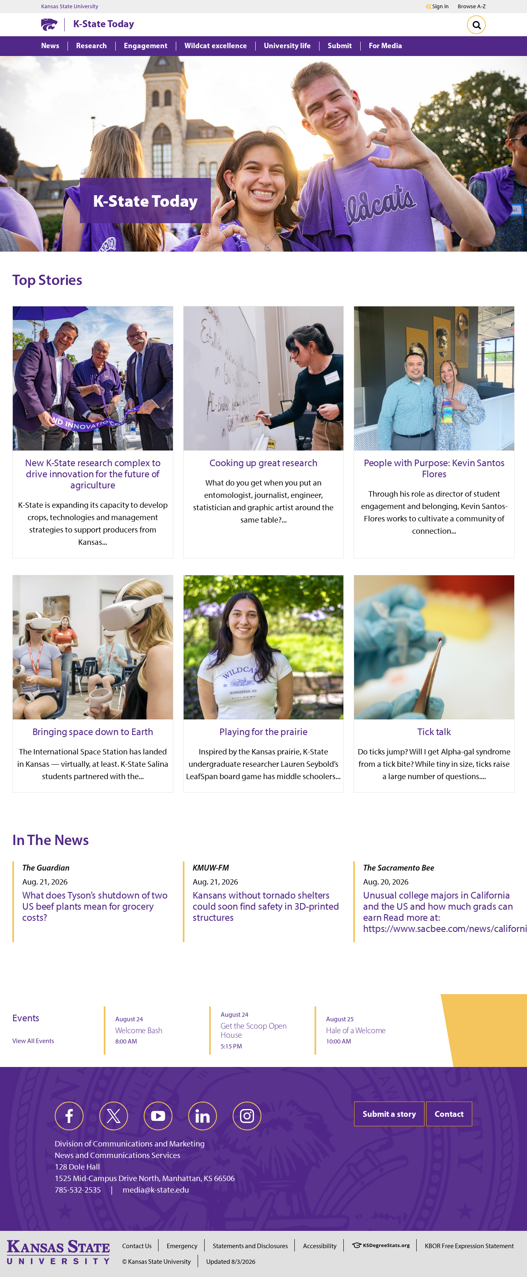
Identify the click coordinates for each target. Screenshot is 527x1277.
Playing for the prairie (263, 732)
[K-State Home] (49, 24)
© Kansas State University (156, 1261)
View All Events (33, 1041)
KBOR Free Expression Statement (469, 1246)
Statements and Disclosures (250, 1246)
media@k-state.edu (156, 1190)
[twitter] (113, 1116)
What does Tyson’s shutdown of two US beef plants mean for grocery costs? (95, 906)
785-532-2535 (78, 1190)
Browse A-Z (472, 6)
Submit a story (389, 1114)
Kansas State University (69, 6)
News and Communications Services (117, 1155)
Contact (449, 1114)
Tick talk (434, 732)
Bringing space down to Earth (93, 732)
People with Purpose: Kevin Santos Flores (434, 468)
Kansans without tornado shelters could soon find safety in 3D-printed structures (266, 906)
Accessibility (320, 1246)
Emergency (182, 1246)
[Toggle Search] (476, 24)
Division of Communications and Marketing (130, 1144)
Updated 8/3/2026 (230, 1261)
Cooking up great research (263, 463)
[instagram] (247, 1116)
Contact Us (137, 1246)
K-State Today (103, 23)
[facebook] (69, 1116)
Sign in (440, 6)
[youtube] (158, 1116)
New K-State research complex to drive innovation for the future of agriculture (92, 474)
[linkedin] (202, 1116)
